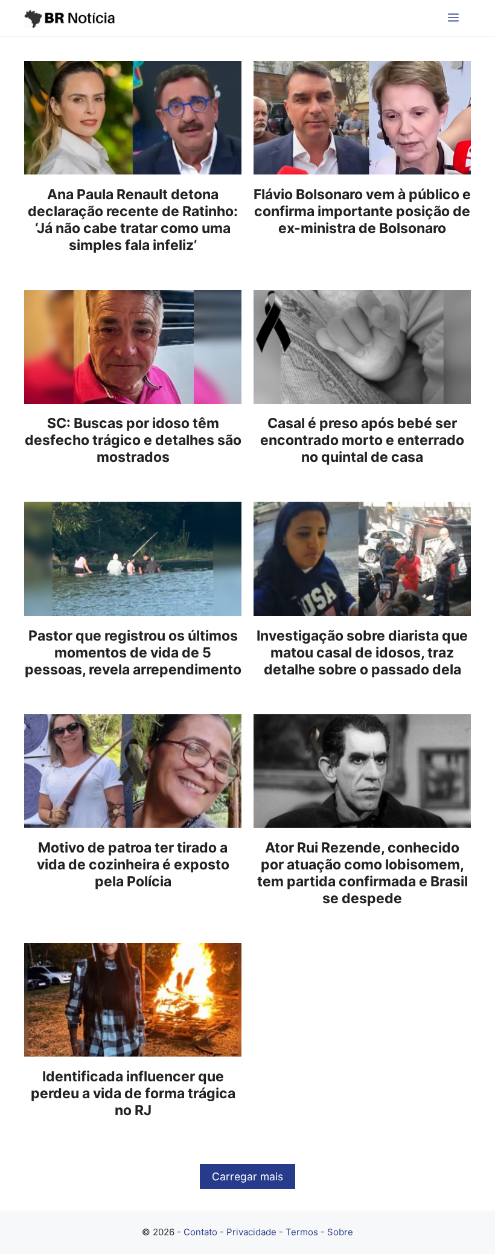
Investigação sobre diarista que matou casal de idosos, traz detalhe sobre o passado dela (362, 652)
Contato (200, 1232)
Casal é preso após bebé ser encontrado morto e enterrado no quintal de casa (362, 440)
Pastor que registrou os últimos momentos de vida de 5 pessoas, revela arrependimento (133, 652)
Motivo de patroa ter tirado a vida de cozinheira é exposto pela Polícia (133, 864)
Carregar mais (247, 1176)
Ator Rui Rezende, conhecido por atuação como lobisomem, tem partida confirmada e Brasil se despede (362, 873)
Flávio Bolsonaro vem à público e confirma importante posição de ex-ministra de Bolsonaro (362, 211)
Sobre (340, 1232)
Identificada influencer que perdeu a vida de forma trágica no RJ (133, 1093)
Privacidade (251, 1232)
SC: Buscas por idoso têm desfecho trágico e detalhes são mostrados (133, 440)
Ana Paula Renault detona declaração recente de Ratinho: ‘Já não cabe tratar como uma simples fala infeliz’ (133, 220)
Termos (302, 1232)
